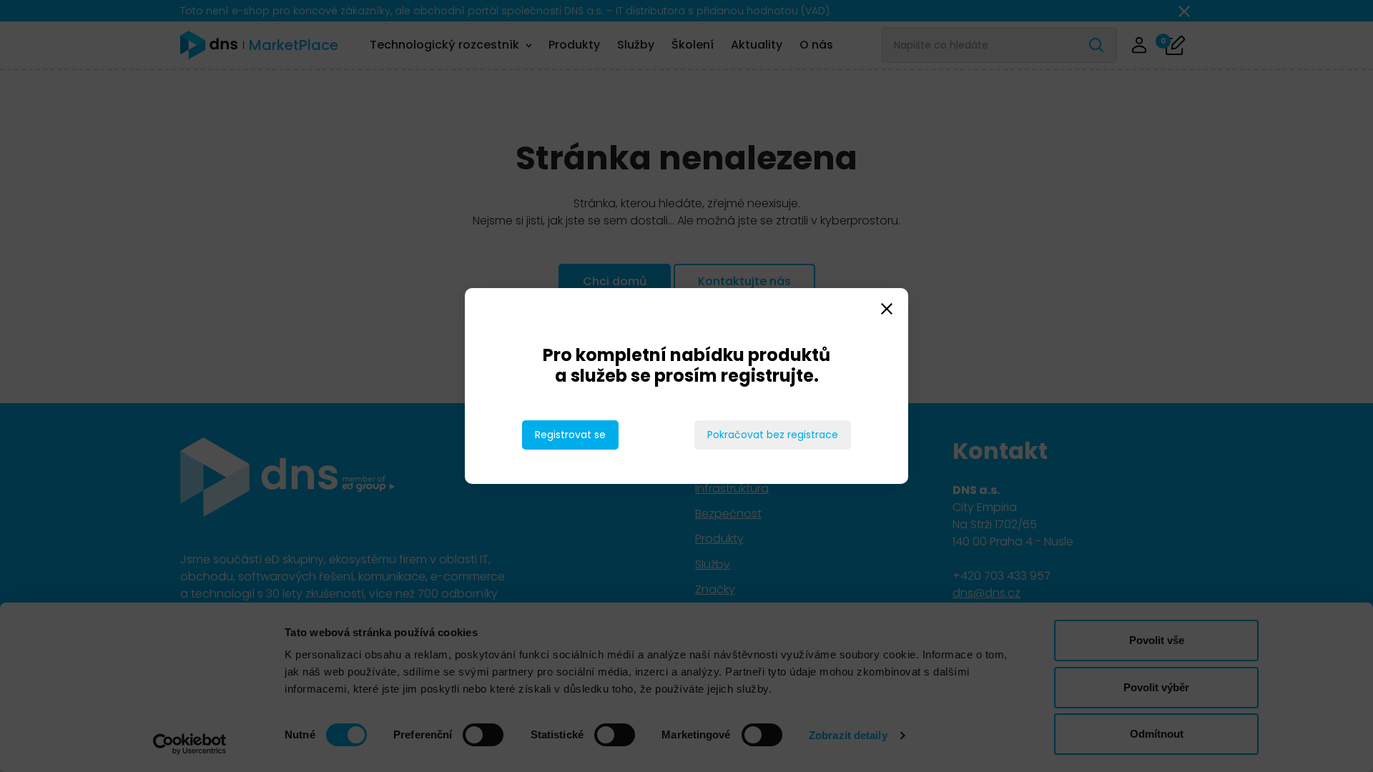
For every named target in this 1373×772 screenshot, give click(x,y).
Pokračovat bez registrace (772, 434)
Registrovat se (570, 434)
